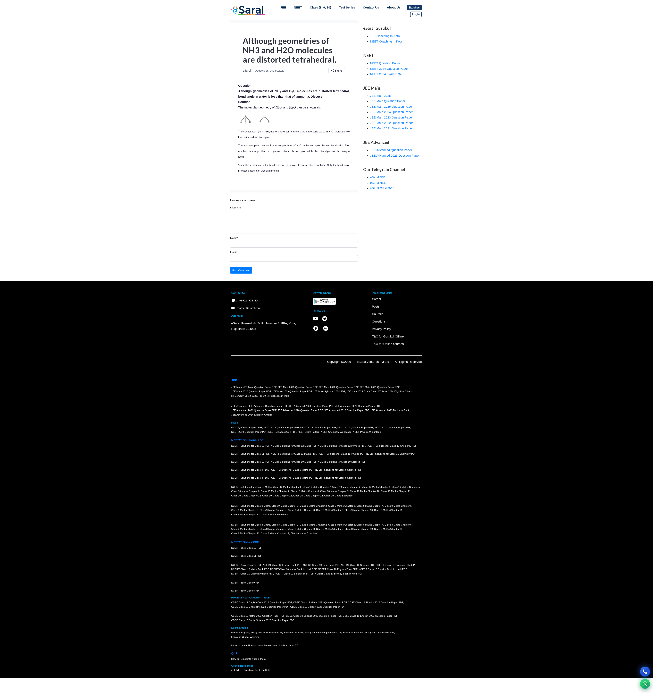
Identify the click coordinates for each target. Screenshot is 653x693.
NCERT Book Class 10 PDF (246, 565)
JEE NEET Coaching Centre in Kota (250, 670)
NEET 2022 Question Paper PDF (318, 427)
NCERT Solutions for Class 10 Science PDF (342, 461)
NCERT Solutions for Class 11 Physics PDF (341, 453)
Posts (376, 306)
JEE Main (236, 387)
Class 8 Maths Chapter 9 (329, 529)
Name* (234, 237)
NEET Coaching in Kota (386, 41)
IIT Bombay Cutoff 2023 (244, 395)
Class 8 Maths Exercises (304, 533)
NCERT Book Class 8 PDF (245, 590)
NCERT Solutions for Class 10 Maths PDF (293, 461)
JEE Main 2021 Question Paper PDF (379, 387)
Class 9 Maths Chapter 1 (285, 505)
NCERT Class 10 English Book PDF (282, 565)
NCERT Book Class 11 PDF (246, 555)
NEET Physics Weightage (367, 431)
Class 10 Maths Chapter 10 (365, 491)
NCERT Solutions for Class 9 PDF (249, 469)
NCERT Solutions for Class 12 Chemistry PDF (391, 445)
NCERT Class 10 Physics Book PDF (337, 569)
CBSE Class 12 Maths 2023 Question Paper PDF (320, 602)
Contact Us (371, 7)
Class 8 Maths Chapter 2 (313, 524)
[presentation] (277, 91)
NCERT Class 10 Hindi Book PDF (321, 565)
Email (233, 251)
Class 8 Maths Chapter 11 (388, 529)
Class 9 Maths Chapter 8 (301, 510)
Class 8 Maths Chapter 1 (285, 524)
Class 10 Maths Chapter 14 (308, 495)
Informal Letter (239, 645)
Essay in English (240, 632)
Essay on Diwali (259, 632)
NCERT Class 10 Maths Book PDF (250, 569)
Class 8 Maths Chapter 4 (369, 524)
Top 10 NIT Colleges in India (273, 395)
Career (376, 299)
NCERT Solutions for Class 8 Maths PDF (292, 477)
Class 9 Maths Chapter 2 (313, 505)
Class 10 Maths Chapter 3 (346, 487)
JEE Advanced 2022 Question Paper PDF (357, 406)
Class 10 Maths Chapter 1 (287, 487)
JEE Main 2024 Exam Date (361, 391)
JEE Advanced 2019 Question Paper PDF (346, 410)
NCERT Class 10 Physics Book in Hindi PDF (383, 569)
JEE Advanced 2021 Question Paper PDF (253, 410)
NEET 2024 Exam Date (386, 74)
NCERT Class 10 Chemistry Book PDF (252, 573)
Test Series (347, 7)
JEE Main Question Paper (387, 101)
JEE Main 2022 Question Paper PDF (338, 387)
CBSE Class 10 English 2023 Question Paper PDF (370, 615)
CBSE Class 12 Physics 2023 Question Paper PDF (375, 602)
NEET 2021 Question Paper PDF (355, 427)
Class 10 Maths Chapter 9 (334, 491)
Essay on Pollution (353, 632)
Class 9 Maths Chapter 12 (245, 514)
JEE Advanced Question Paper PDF (268, 406)
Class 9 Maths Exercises (274, 514)
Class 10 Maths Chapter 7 (275, 491)
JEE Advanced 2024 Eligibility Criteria (251, 414)
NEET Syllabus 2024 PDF (282, 431)
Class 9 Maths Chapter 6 (244, 510)
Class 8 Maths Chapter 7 (272, 529)
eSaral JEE (377, 177)
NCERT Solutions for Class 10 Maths (251, 487)
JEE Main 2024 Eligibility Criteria (395, 391)
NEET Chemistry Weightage (336, 431)
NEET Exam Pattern (309, 431)
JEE (283, 7)
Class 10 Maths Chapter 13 (277, 495)
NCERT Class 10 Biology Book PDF (293, 573)
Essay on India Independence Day (323, 632)
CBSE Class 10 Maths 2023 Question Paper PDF (258, 615)
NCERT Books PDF (245, 542)
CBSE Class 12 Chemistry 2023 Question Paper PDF (260, 606)
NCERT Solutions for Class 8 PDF (249, 477)
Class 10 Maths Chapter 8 (305, 491)
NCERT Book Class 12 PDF (246, 547)
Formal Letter (255, 645)
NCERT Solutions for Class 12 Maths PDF (293, 445)
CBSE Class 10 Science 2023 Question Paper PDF (313, 615)
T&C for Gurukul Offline (388, 336)
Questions (379, 321)
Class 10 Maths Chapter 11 (396, 491)
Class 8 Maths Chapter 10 (359, 529)
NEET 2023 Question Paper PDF (281, 427)
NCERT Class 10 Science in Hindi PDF (397, 565)
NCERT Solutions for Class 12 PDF (250, 445)
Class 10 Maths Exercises (338, 495)
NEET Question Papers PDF (246, 427)
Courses (377, 314)
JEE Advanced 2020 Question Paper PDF (300, 410)
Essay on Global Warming (245, 637)
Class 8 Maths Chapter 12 (245, 533)
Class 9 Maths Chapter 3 (341, 505)
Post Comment (241, 270)
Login (416, 14)
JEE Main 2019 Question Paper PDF (292, 391)
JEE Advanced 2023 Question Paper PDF (311, 406)
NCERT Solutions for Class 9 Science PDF (338, 469)
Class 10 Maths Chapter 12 (246, 495)
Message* (236, 207)
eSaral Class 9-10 (382, 188)
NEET (298, 7)
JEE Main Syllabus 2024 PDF (329, 391)
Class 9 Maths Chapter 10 (359, 510)
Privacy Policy (381, 329)
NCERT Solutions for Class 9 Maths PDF (292, 469)
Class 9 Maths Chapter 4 (369, 505)
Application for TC (288, 645)
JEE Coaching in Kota (385, 36)
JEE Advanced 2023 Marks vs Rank (389, 410)
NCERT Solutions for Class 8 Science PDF (338, 477)
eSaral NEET (379, 182)
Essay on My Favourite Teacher (286, 632)
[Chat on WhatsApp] (645, 684)
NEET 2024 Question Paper (389, 68)
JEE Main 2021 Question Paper (391, 128)
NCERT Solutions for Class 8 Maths (250, 524)
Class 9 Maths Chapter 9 (329, 510)
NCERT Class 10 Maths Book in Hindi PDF (293, 569)
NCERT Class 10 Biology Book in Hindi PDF (339, 573)
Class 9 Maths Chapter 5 (398, 505)
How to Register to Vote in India (248, 658)
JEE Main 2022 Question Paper (391, 123)
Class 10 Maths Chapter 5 (405, 487)
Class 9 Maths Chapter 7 (272, 510)
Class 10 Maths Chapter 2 (317, 487)
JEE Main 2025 (380, 95)
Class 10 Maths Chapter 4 (376, 487)
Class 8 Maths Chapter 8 (301, 529)
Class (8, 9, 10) (320, 7)
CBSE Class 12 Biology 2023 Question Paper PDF (317, 606)
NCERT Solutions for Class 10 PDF (250, 461)
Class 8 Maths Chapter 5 (398, 524)
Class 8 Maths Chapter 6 (244, 529)
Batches (414, 7)
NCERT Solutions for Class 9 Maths (250, 505)
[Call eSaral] (645, 672)
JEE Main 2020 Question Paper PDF (251, 391)
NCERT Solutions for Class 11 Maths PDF (293, 453)
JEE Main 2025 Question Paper (391, 106)
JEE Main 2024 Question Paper (391, 112)
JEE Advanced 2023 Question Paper (395, 155)
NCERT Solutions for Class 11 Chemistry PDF (391, 453)
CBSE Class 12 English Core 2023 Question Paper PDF (261, 602)
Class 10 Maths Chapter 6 (245, 491)
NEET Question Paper (385, 63)
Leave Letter (271, 645)
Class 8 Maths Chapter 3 (341, 524)
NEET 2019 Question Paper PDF (249, 431)
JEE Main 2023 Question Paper (391, 117)
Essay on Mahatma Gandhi (379, 632)
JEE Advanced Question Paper (391, 150)
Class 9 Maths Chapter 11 (388, 510)
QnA (234, 653)
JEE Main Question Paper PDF (260, 387)
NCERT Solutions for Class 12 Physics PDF (341, 445)
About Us (393, 7)
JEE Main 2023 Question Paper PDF (297, 387)
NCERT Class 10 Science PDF (357, 565)
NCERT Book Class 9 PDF (245, 582)
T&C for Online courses (388, 344)
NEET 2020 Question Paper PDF (392, 427)
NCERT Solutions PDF (247, 440)
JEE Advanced (239, 406)
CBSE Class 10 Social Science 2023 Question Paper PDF (262, 620)
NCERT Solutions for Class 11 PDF (250, 453)
